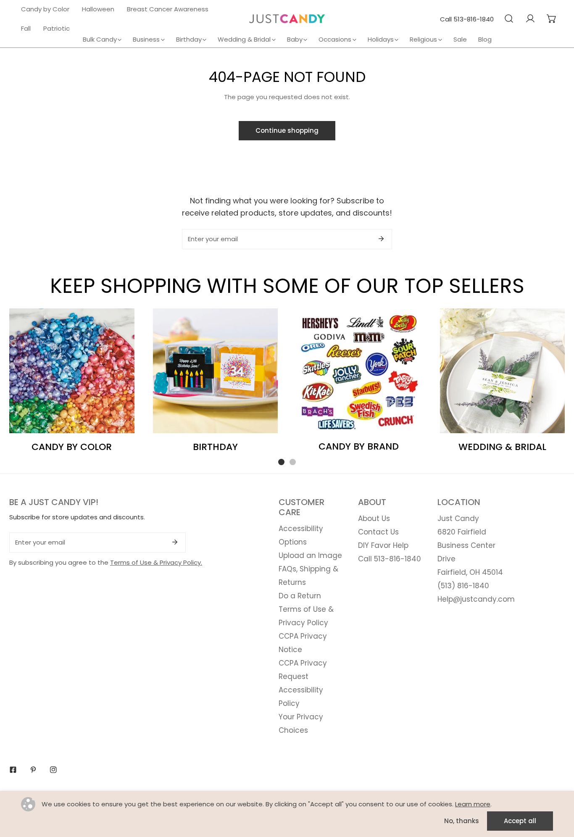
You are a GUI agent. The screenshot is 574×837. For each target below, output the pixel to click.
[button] (551, 18)
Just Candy (458, 518)
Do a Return (300, 596)
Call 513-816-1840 (467, 19)
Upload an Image (310, 555)
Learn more (472, 804)
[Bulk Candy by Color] (71, 371)
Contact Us (378, 532)
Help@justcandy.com (476, 599)
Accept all (520, 820)
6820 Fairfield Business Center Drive (466, 545)
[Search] (508, 18)
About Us (374, 518)
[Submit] (381, 238)
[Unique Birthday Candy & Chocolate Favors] (215, 371)
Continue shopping (287, 130)
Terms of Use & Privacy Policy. (156, 562)
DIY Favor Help (383, 545)
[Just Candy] (287, 18)
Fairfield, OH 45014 (470, 572)
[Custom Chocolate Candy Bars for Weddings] (502, 371)
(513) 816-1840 (463, 586)
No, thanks (461, 820)
